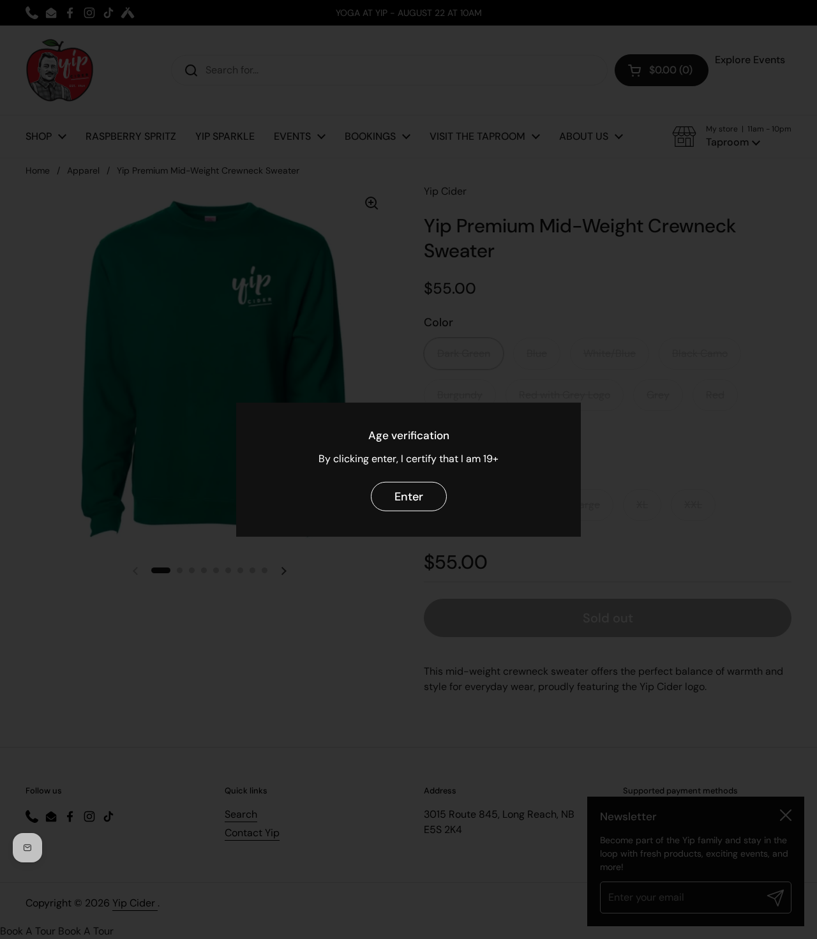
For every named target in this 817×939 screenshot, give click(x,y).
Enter (408, 496)
